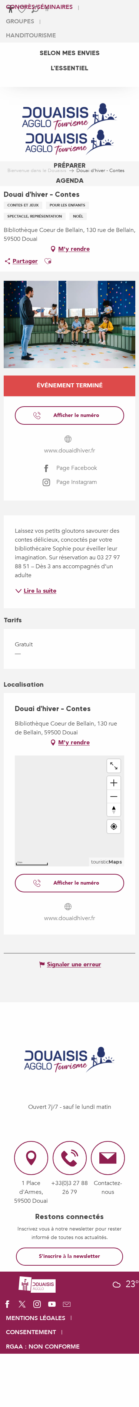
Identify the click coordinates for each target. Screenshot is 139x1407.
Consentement (31, 1332)
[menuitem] (70, 53)
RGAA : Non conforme (43, 1347)
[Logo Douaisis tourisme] (69, 1059)
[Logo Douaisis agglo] (37, 1284)
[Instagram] (37, 1307)
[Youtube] (51, 1307)
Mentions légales (35, 1318)
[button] (47, 261)
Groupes (20, 21)
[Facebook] (7, 1307)
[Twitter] (22, 1307)
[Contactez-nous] (66, 1307)
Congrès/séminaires (39, 7)
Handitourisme (31, 35)
